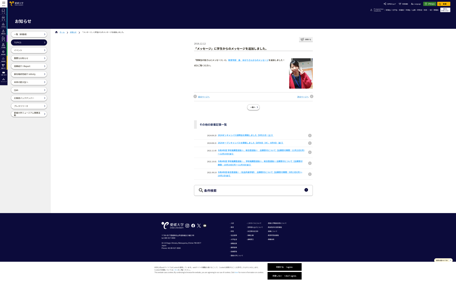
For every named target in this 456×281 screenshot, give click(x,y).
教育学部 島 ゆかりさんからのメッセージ (248, 60)
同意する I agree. (284, 267)
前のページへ (204, 96)
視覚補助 (405, 4)
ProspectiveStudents (378, 10)
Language (417, 4)
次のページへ (303, 96)
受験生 (388, 10)
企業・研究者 (417, 10)
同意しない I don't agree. (285, 275)
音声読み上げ (391, 4)
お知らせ (73, 32)
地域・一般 (428, 10)
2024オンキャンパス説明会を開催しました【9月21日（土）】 (246, 135)
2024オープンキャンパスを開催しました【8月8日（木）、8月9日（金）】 (251, 142)
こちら (175, 270)
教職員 (436, 10)
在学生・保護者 (398, 10)
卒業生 (408, 10)
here (236, 272)
